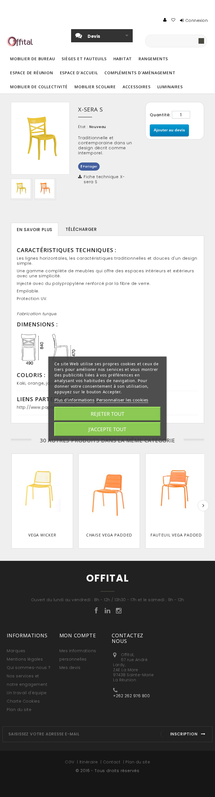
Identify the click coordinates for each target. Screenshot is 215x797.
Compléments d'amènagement (139, 72)
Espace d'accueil (79, 72)
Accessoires (137, 86)
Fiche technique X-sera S (104, 179)
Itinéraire (89, 762)
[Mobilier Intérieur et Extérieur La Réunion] (21, 188)
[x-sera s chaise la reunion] (45, 188)
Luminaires (170, 86)
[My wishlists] (173, 20)
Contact (112, 762)
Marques (16, 651)
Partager (89, 166)
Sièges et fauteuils (84, 58)
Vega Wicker (42, 535)
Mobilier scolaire (95, 86)
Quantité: (160, 114)
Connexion (196, 20)
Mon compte (77, 635)
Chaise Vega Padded (109, 535)
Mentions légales (25, 659)
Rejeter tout (107, 413)
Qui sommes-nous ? (29, 667)
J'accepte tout (107, 429)
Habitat (122, 58)
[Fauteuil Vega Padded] (176, 491)
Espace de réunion (31, 72)
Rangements (153, 58)
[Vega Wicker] (42, 491)
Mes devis (70, 667)
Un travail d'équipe (27, 693)
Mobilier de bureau (32, 58)
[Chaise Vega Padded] (109, 491)
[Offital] (21, 41)
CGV (70, 762)
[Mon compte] (165, 20)
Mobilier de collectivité (39, 86)
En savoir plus (34, 230)
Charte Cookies (23, 701)
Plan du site (19, 709)
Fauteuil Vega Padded (176, 535)
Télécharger (81, 229)
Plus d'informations (74, 400)
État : (83, 126)
